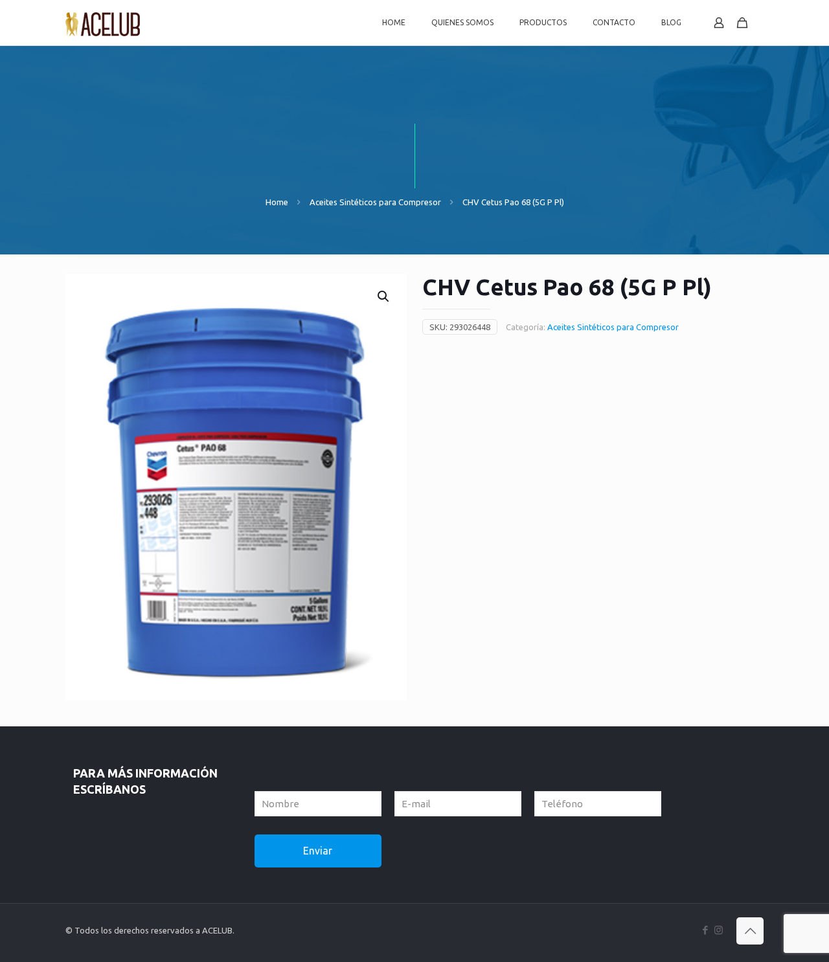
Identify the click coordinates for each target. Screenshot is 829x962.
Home (277, 202)
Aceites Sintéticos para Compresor (375, 202)
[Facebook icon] (705, 929)
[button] (384, 296)
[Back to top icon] (750, 931)
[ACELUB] (103, 22)
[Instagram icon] (718, 929)
